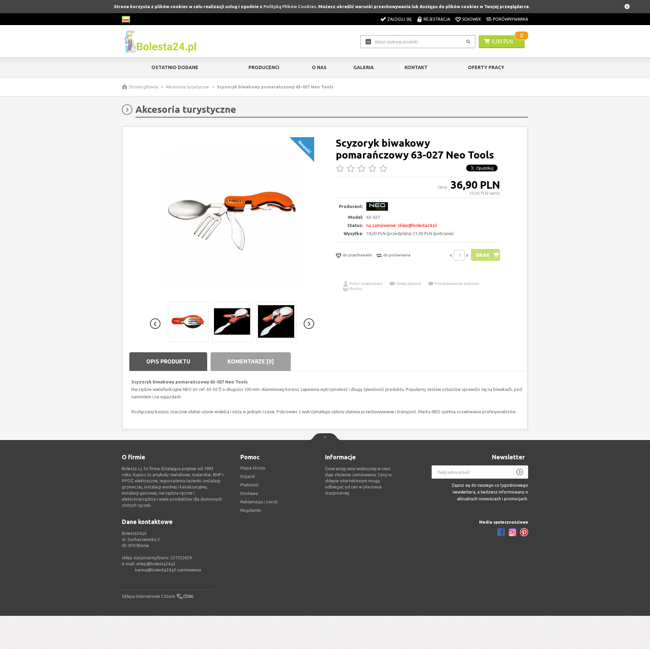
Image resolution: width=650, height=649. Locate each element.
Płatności (249, 484)
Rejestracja (437, 19)
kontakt (416, 67)
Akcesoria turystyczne (187, 86)
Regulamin (250, 510)
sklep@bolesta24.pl (155, 563)
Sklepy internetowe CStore (148, 596)
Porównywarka (510, 19)
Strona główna (143, 86)
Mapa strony (252, 467)
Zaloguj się (399, 19)
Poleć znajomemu (366, 283)
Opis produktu (168, 361)
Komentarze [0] (251, 361)
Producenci (263, 67)
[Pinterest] (524, 532)
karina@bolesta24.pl (155, 569)
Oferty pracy (486, 67)
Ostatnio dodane (174, 67)
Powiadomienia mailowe (457, 283)
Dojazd (247, 476)
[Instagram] (512, 532)
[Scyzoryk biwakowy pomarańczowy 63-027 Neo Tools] (232, 219)
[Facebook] (501, 532)
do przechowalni (357, 255)
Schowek (471, 19)
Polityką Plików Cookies (289, 6)
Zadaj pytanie (408, 283)
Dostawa (249, 493)
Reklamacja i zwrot (259, 501)
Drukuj (355, 289)
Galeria (363, 67)
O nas (319, 67)
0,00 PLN (502, 41)
